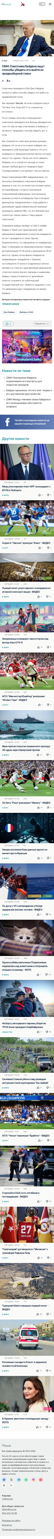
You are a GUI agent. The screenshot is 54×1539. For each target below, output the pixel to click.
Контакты (7, 1525)
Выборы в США (26, 312)
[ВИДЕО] (27, 518)
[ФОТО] (27, 937)
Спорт (5, 548)
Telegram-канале (10, 303)
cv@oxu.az (7, 1498)
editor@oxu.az (9, 1509)
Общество (7, 1032)
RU (41, 4)
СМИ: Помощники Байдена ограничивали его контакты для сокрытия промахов (24, 381)
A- (3, 81)
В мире (5, 495)
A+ (8, 80)
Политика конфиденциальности (18, 1529)
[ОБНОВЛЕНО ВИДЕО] (27, 881)
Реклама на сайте (11, 1520)
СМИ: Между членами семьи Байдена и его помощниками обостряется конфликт (28, 403)
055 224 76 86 (9, 1513)
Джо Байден (9, 312)
